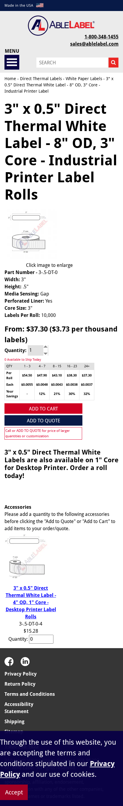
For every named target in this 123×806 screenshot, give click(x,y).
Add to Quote (43, 421)
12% (42, 394)
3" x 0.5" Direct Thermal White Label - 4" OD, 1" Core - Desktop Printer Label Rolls (31, 602)
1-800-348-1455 (101, 37)
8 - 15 (57, 366)
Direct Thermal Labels (41, 78)
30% (72, 394)
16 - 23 (72, 366)
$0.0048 (42, 385)
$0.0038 (72, 385)
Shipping (14, 721)
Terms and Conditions (29, 694)
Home (10, 78)
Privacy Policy (20, 674)
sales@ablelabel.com (94, 44)
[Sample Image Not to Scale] (30, 234)
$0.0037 (87, 385)
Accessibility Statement (18, 707)
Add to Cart (43, 409)
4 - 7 (42, 366)
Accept (14, 792)
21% (57, 394)
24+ (87, 366)
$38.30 (72, 375)
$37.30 (87, 375)
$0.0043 (57, 385)
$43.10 (57, 375)
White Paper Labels (84, 78)
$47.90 (42, 375)
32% (87, 394)
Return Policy (20, 684)
